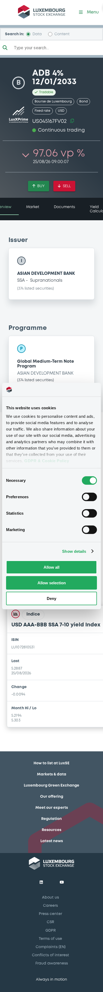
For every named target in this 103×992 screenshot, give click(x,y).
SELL (67, 186)
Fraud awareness (51, 963)
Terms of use (50, 938)
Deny (51, 598)
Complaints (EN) (50, 947)
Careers (50, 905)
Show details (74, 551)
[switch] (89, 497)
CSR (50, 922)
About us (50, 897)
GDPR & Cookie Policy (46, 460)
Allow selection (52, 583)
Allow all (51, 567)
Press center (50, 913)
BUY (41, 186)
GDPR (50, 930)
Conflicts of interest (50, 955)
